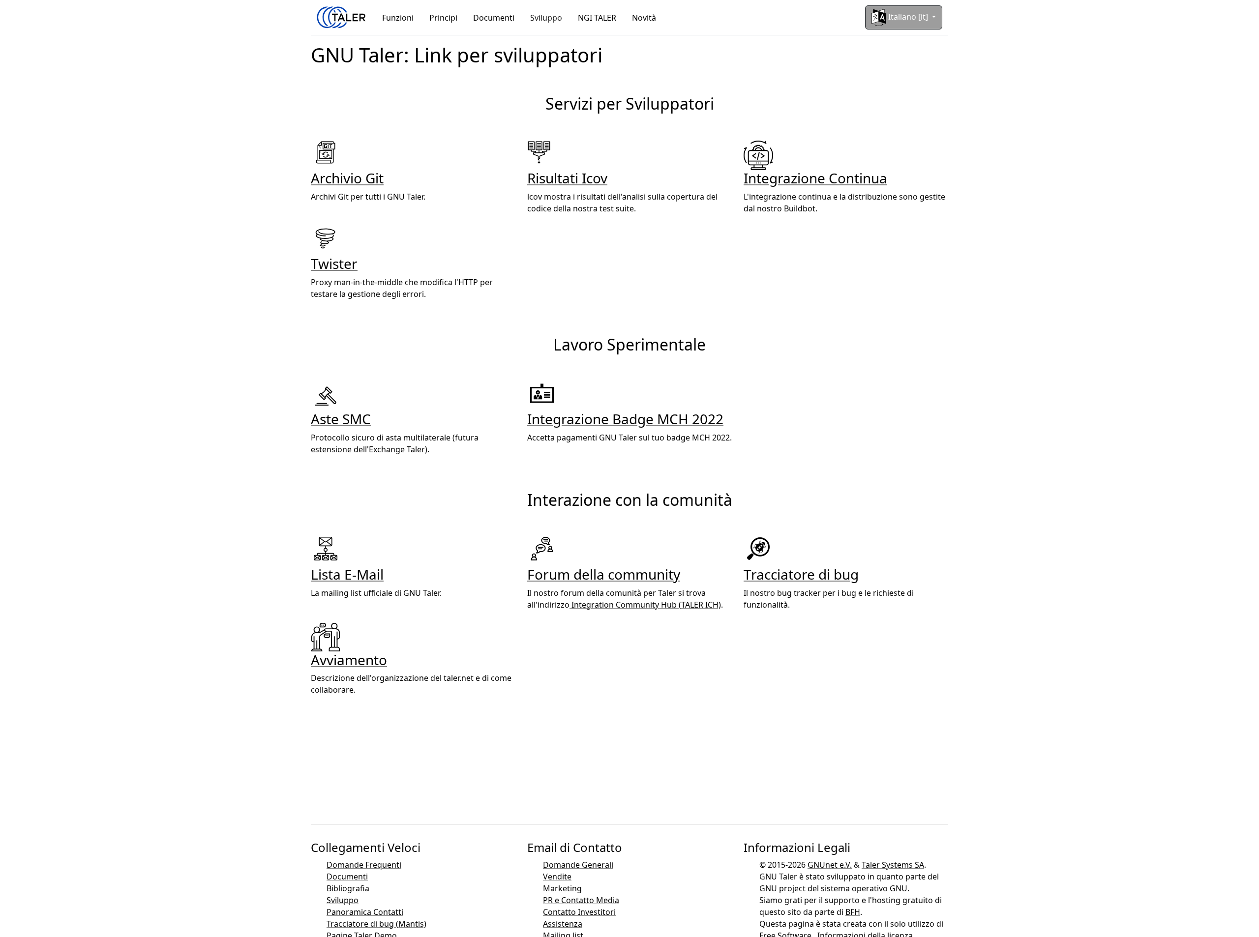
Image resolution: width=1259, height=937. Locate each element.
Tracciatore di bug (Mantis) (376, 923)
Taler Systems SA (893, 864)
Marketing (562, 888)
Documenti (493, 17)
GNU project (782, 888)
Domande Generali (578, 864)
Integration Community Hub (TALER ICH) (645, 604)
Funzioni (398, 17)
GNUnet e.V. (830, 864)
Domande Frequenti (364, 864)
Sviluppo (546, 17)
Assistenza (562, 923)
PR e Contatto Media (581, 900)
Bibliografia (348, 888)
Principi (443, 17)
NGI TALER (597, 17)
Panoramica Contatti (365, 912)
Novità (644, 17)
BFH (852, 912)
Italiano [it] (908, 16)
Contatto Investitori (579, 912)
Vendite (557, 876)
